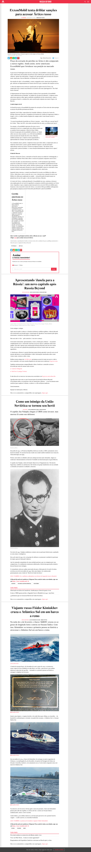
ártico (21, 246)
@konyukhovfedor (14, 663)
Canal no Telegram (17, 368)
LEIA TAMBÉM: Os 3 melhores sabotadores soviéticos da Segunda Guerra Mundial (33, 576)
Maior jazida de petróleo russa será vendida (51, 137)
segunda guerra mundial (24, 583)
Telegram (56, 58)
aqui (43, 849)
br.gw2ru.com (53, 361)
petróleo (13, 246)
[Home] (3, 2)
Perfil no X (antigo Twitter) (19, 371)
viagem (19, 828)
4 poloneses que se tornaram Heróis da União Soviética (26, 595)
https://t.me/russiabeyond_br (20, 581)
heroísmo (36, 583)
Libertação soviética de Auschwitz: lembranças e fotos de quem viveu (30, 590)
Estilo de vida (25, 292)
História (25, 409)
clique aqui (45, 393)
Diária (21, 265)
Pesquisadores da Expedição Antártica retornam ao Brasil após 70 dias (30, 840)
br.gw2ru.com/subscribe (48, 376)
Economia (23, 17)
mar (24, 828)
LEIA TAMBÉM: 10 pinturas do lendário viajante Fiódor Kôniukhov (29, 821)
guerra (13, 583)
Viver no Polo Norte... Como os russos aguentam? (24, 837)
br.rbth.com (28, 359)
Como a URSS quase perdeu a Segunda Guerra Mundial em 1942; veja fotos (32, 593)
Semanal (16, 265)
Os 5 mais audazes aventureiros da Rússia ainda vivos (25, 835)
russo (13, 828)
